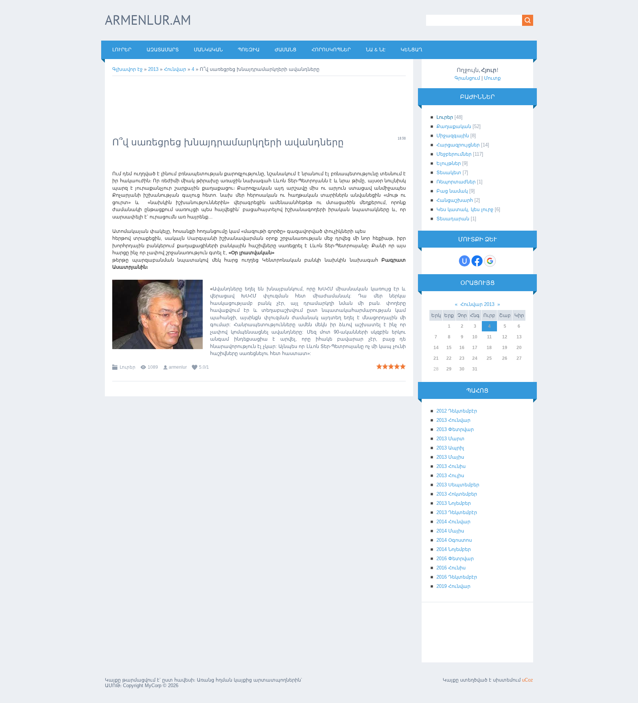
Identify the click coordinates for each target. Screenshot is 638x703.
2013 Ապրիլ (450, 448)
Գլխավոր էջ (127, 69)
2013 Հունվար (453, 420)
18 (489, 347)
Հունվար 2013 (477, 304)
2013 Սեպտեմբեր (457, 484)
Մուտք (492, 78)
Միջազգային (452, 135)
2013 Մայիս (450, 457)
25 (489, 358)
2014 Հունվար (453, 521)
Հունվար (175, 69)
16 (461, 347)
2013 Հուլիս (450, 475)
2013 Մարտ (450, 438)
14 (436, 347)
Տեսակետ (448, 172)
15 (449, 347)
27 (519, 358)
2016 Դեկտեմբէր (456, 577)
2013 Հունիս (451, 466)
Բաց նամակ (452, 191)
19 (504, 347)
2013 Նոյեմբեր (453, 503)
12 (504, 337)
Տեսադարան (452, 218)
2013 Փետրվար (455, 429)
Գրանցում (467, 78)
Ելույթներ (448, 163)
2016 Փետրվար (455, 558)
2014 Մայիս (450, 531)
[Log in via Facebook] (477, 260)
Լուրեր (128, 367)
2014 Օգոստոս (454, 540)
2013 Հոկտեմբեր (456, 494)
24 (474, 358)
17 (474, 347)
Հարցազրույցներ (458, 145)
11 (489, 337)
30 (461, 369)
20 (519, 347)
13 (519, 337)
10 (474, 337)
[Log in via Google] (490, 261)
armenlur (178, 367)
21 (436, 358)
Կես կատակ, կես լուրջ (464, 209)
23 (461, 358)
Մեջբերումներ (453, 154)
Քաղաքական (453, 126)
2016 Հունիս (451, 568)
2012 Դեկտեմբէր (456, 411)
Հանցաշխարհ (454, 200)
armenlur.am (148, 19)
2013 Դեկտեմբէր (456, 512)
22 (449, 358)
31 (474, 369)
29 (449, 369)
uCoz (527, 680)
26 (504, 358)
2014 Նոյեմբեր (453, 549)
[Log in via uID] (464, 260)
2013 (153, 69)
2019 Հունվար (453, 586)
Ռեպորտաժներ (456, 182)
